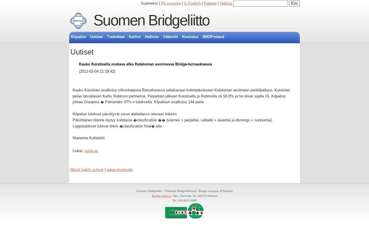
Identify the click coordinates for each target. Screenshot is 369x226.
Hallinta (226, 3)
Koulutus (190, 37)
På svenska (171, 3)
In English (192, 3)
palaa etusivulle (120, 169)
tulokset (91, 151)
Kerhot (135, 37)
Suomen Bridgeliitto (151, 20)
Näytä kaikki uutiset (86, 169)
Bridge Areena (161, 195)
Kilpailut (78, 37)
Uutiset (96, 37)
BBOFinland (213, 37)
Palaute (210, 3)
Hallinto (152, 37)
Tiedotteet (116, 37)
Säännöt (170, 37)
